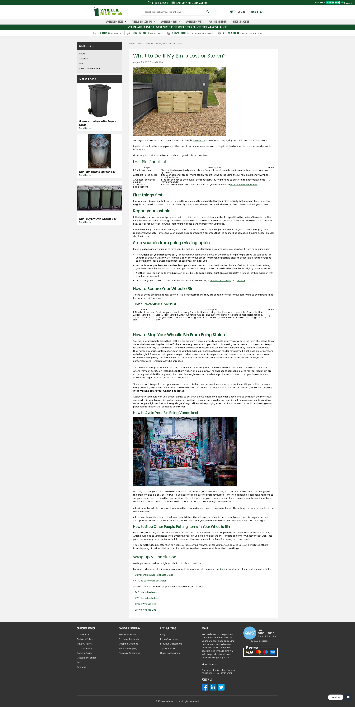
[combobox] (176, 12)
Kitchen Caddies (241, 21)
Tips (81, 63)
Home (132, 43)
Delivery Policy (85, 639)
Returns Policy (84, 653)
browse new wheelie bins (244, 184)
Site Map (81, 667)
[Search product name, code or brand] (207, 12)
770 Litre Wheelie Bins (147, 598)
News (82, 53)
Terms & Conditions (129, 653)
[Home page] (108, 16)
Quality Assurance (170, 653)
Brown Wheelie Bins (145, 609)
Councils (83, 58)
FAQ (79, 662)
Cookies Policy (84, 648)
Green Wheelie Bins (145, 604)
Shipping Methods (128, 643)
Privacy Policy (84, 643)
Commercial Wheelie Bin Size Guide (154, 574)
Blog (162, 634)
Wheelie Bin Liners (218, 21)
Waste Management (90, 68)
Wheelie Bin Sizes (114, 21)
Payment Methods (129, 639)
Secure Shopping (128, 648)
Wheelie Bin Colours (142, 21)
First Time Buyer (127, 634)
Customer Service (87, 657)
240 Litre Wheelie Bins (147, 592)
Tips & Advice (167, 648)
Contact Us (83, 634)
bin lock (241, 280)
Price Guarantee (169, 639)
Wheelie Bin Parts (195, 21)
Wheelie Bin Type (169, 21)
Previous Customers (171, 643)
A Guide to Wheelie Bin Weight (151, 580)
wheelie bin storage (220, 280)
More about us (209, 664)
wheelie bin (199, 140)
